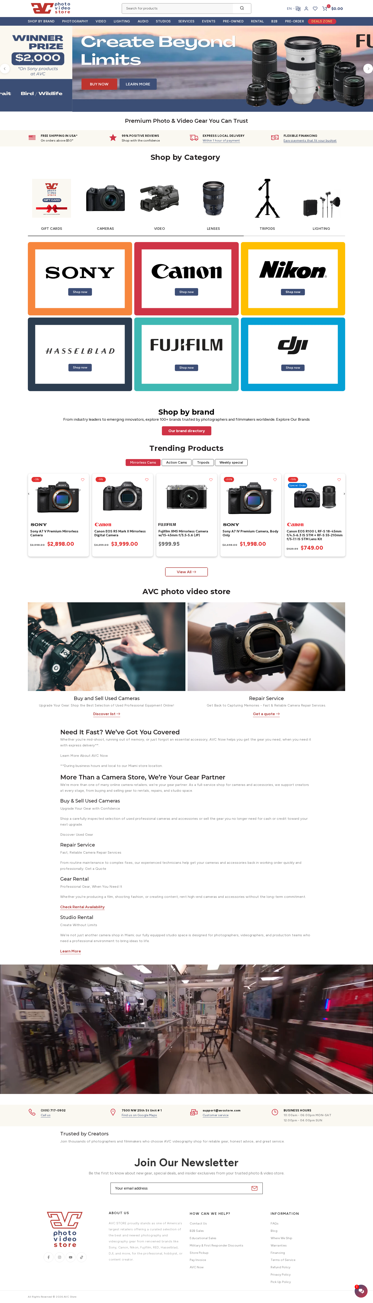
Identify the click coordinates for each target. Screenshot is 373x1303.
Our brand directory (186, 430)
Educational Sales (203, 1238)
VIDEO (101, 21)
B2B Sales (197, 1231)
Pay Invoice (198, 1260)
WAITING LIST (280, 89)
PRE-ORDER (294, 21)
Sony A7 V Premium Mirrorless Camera (54, 533)
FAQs (274, 1223)
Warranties (279, 1245)
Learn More (70, 951)
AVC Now (197, 1267)
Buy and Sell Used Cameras (107, 698)
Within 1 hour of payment (221, 140)
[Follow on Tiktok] (82, 1257)
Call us (46, 1115)
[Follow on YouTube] (71, 1257)
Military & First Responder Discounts (216, 1245)
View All (184, 572)
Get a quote (264, 713)
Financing (278, 1253)
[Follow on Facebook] (49, 1257)
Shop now (80, 292)
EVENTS (208, 21)
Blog (274, 1231)
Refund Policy (281, 1267)
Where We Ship (281, 1238)
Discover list (104, 713)
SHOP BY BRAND (41, 21)
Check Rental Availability (82, 907)
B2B (274, 21)
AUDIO (143, 21)
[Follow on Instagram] (60, 1257)
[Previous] (5, 69)
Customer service (216, 1115)
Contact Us (198, 1223)
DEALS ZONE (321, 21)
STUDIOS (163, 21)
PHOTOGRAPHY (75, 21)
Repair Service (266, 698)
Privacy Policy (281, 1274)
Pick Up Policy (281, 1282)
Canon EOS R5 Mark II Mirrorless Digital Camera (119, 533)
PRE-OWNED (233, 21)
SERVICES (186, 21)
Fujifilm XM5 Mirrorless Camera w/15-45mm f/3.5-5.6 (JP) (183, 533)
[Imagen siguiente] (84, 496)
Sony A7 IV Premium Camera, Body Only (250, 533)
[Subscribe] (253, 1188)
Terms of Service (283, 1260)
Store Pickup (199, 1253)
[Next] (368, 69)
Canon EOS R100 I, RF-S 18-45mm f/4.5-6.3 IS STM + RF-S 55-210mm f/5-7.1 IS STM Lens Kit (314, 535)
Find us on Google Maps (139, 1115)
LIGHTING (122, 21)
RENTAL (257, 21)
